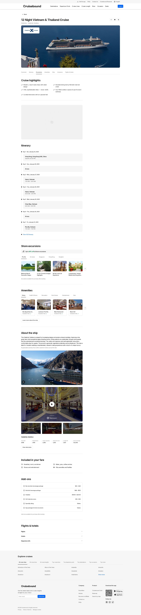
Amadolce (20, 574)
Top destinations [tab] (81, 562)
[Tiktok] (113, 602)
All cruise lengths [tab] (44, 562)
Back (25, 14)
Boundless (81, 590)
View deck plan (27, 447)
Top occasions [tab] (93, 562)
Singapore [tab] (42, 257)
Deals (107, 6)
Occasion (100, 6)
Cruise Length (86, 6)
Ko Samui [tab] (32, 257)
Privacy (19, 609)
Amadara (100, 571)
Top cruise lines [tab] (56, 562)
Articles (81, 593)
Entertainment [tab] (65, 295)
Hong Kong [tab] (52, 257)
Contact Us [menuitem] (95, 1)
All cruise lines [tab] (33, 562)
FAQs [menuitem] (88, 1)
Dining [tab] (23, 295)
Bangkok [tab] (61, 257)
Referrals (94, 593)
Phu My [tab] (24, 257)
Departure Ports (65, 6)
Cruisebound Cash (97, 590)
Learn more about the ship (30, 320)
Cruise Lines (76, 6)
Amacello (100, 567)
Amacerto (20, 571)
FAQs (80, 602)
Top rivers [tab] (103, 562)
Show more (101, 574)
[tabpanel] (52, 268)
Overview (23, 72)
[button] (111, 19)
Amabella (74, 567)
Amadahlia (47, 571)
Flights (23, 531)
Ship (53, 72)
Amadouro (47, 574)
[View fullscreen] (80, 352)
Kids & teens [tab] (55, 295)
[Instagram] (110, 602)
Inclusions (60, 72)
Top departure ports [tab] (68, 562)
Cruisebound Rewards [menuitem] (106, 1)
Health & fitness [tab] (33, 295)
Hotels (23, 536)
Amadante (74, 571)
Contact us (81, 599)
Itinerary (31, 72)
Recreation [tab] (44, 295)
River (93, 6)
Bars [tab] (75, 295)
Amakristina (75, 574)
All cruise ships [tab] (22, 562)
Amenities (47, 72)
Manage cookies (37, 609)
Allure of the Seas (49, 567)
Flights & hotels (69, 72)
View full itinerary (28, 234)
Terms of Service (27, 609)
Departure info (25, 541)
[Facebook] (107, 602)
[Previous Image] (23, 382)
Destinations (54, 6)
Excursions (39, 72)
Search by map (96, 596)
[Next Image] (80, 382)
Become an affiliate (84, 596)
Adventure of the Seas (24, 567)
